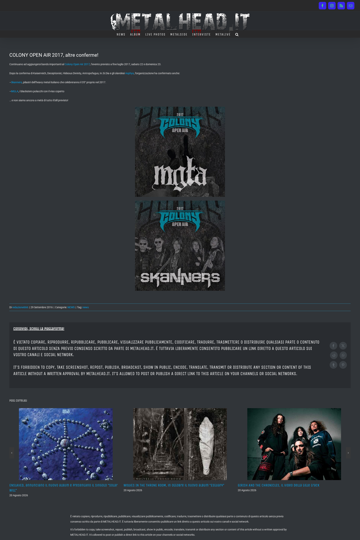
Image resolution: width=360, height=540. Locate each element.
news (85, 307)
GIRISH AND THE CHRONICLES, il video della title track (164, 485)
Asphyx (129, 73)
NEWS (71, 307)
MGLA (14, 91)
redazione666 (20, 307)
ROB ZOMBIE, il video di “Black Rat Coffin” (269, 485)
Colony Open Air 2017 (77, 64)
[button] (237, 34)
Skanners (16, 82)
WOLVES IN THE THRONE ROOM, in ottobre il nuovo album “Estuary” (59, 485)
